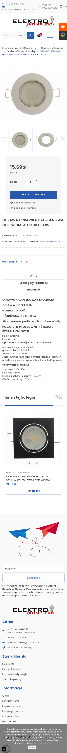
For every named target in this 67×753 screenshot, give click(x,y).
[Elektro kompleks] (33, 22)
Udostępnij (16, 261)
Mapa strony (9, 721)
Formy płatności (11, 669)
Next (62, 139)
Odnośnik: (7, 241)
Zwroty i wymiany (11, 679)
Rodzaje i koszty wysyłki (14, 674)
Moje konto (8, 663)
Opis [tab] (33, 276)
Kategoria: (8, 235)
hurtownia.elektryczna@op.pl (18, 9)
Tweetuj (21, 261)
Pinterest (27, 261)
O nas (5, 695)
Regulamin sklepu (11, 706)
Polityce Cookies (45, 743)
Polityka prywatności (13, 711)
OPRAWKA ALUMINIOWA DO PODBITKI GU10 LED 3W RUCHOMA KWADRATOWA (28, 478)
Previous (4, 139)
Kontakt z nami (10, 700)
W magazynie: (37, 241)
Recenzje (33, 289)
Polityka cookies (10, 716)
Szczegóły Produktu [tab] (33, 283)
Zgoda (32, 747)
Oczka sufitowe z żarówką (27, 235)
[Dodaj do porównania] (36, 462)
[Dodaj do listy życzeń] (29, 462)
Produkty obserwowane (49, 6)
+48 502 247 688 (15, 3)
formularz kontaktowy (19, 647)
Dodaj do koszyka (33, 194)
